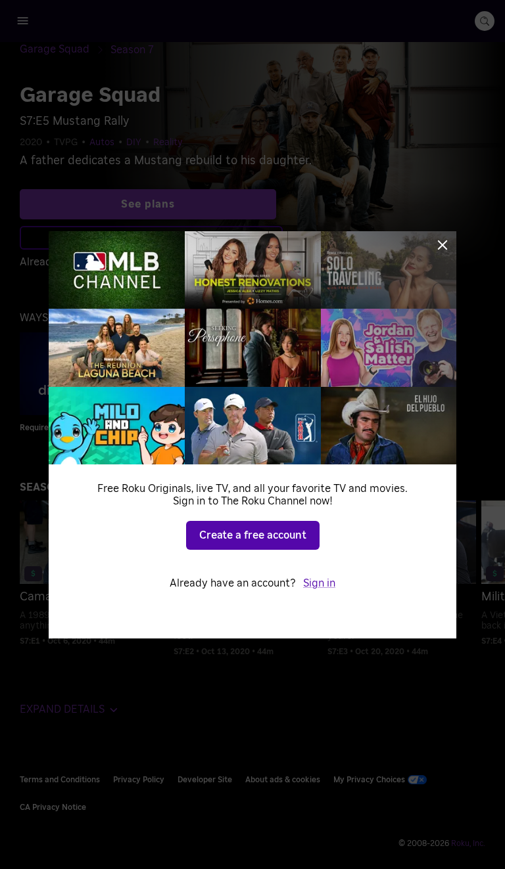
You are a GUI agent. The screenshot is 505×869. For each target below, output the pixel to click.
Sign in (319, 583)
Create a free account (252, 535)
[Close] (442, 245)
